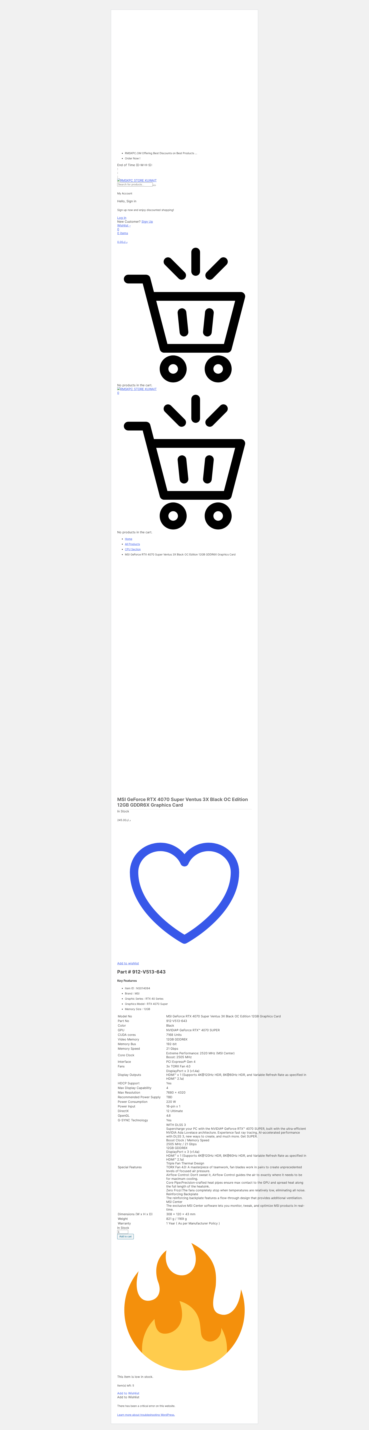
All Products (132, 544)
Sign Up (147, 221)
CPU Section (133, 549)
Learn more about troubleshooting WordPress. (146, 1414)
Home (128, 538)
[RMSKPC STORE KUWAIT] (137, 180)
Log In (121, 218)
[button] (128, 1393)
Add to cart (125, 1236)
